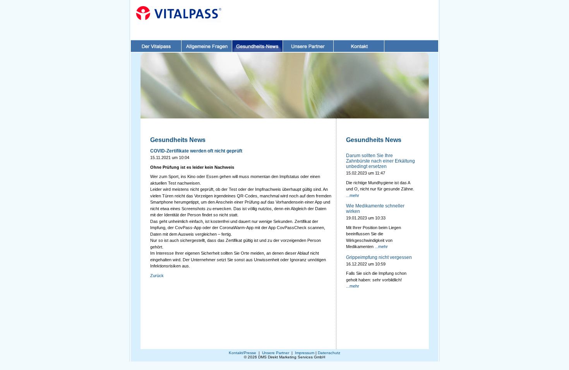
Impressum (304, 353)
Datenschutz (329, 353)
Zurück (157, 275)
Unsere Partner (275, 353)
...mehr (352, 195)
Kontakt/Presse (242, 353)
